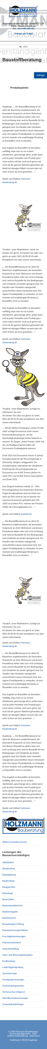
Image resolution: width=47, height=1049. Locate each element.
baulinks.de (26, 514)
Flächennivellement (11, 942)
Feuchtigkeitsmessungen (14, 936)
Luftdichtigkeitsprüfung (12, 967)
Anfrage (40, 75)
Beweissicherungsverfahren (15, 930)
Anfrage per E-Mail (23, 34)
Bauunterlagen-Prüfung (13, 924)
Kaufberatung (8, 961)
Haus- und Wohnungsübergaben (17, 955)
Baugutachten (8, 887)
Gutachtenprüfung (10, 949)
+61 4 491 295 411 (25, 28)
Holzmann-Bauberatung (23, 11)
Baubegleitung (9, 875)
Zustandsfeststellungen (13, 1004)
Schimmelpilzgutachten (13, 986)
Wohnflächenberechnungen (15, 998)
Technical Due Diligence (13, 992)
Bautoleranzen (9, 918)
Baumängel (7, 893)
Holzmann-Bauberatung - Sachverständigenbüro (24, 1032)
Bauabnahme (8, 868)
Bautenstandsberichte (12, 905)
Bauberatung (8, 881)
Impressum (35, 1036)
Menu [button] (25, 47)
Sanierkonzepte (9, 973)
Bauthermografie (10, 912)
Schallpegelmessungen (13, 979)
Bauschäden (8, 899)
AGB (34, 1034)
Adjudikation (8, 862)
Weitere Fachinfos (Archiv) (14, 842)
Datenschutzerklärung (17, 1036)
